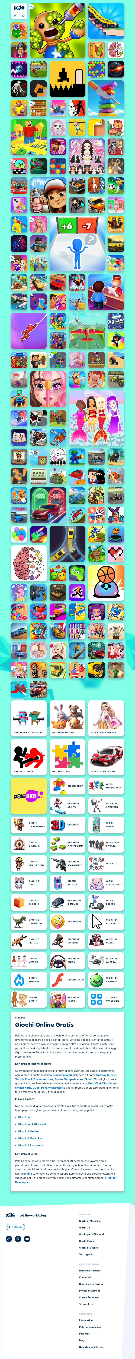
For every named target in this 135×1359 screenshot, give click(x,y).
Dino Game (109, 1083)
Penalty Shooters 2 (53, 1087)
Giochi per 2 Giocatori (32, 1124)
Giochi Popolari (62, 1075)
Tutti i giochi (86, 1254)
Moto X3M (94, 1083)
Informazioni (86, 1320)
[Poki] (19, 7)
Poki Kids (84, 1334)
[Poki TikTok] (9, 1239)
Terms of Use (86, 1304)
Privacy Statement (89, 1291)
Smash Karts (23, 1087)
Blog (81, 1340)
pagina (27, 1173)
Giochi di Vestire (28, 1131)
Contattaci (85, 1277)
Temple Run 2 (23, 1079)
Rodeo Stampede (65, 1079)
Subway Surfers (106, 1075)
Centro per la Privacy (91, 1284)
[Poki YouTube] (27, 1239)
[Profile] (15, 16)
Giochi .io (24, 1117)
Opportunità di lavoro (91, 1347)
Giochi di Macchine (30, 1138)
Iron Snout (85, 1079)
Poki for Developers (90, 1327)
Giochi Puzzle (87, 1241)
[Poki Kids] (29, 796)
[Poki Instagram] (18, 1239)
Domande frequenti (90, 1271)
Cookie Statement (89, 1297)
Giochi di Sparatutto (30, 1145)
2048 (36, 1087)
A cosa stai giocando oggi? (23, 16)
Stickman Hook (43, 1079)
